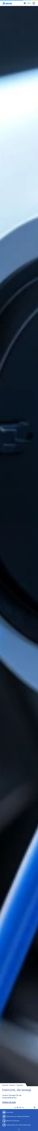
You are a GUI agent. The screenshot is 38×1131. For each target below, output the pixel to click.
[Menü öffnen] (34, 3)
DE (29, 3)
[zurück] (15, 1107)
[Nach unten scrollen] (19, 1129)
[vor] (23, 1107)
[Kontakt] (25, 3)
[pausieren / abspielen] (35, 1107)
